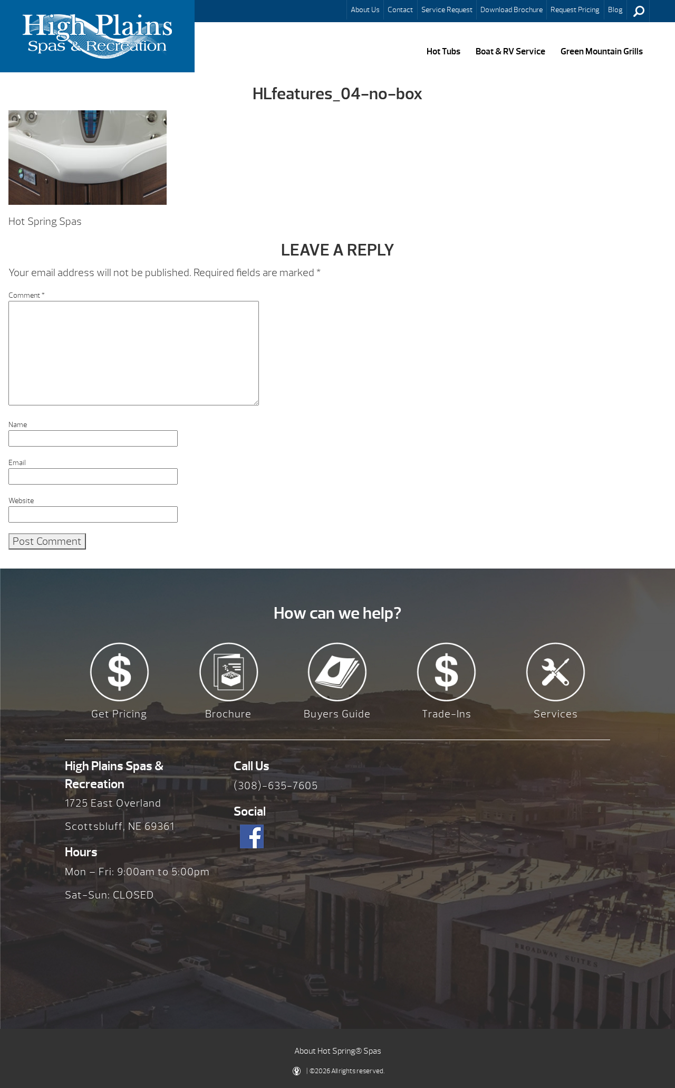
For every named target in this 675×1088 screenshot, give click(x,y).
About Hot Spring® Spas (337, 1051)
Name (17, 424)
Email (17, 462)
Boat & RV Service (510, 51)
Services (556, 714)
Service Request (446, 9)
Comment (26, 295)
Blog (615, 9)
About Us (365, 9)
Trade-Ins (446, 714)
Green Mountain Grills (602, 51)
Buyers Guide (337, 714)
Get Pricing (119, 714)
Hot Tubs (443, 51)
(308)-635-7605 (276, 785)
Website (21, 500)
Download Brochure (511, 9)
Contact (400, 9)
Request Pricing (575, 9)
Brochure (228, 714)
